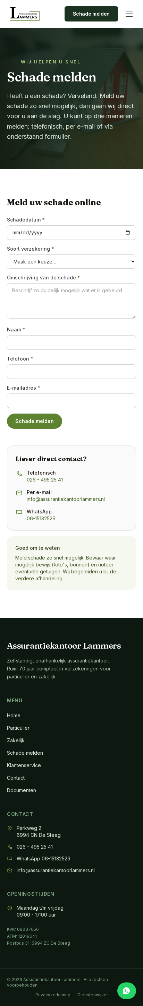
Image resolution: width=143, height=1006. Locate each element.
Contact (16, 778)
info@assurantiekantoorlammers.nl (66, 499)
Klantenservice (24, 765)
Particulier (18, 728)
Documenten (21, 790)
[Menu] (129, 14)
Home (13, 715)
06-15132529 (41, 518)
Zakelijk (16, 740)
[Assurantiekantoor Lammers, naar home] (25, 14)
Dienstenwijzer (92, 994)
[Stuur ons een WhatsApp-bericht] (126, 990)
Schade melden (91, 14)
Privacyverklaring (52, 994)
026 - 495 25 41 (45, 480)
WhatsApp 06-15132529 (43, 858)
